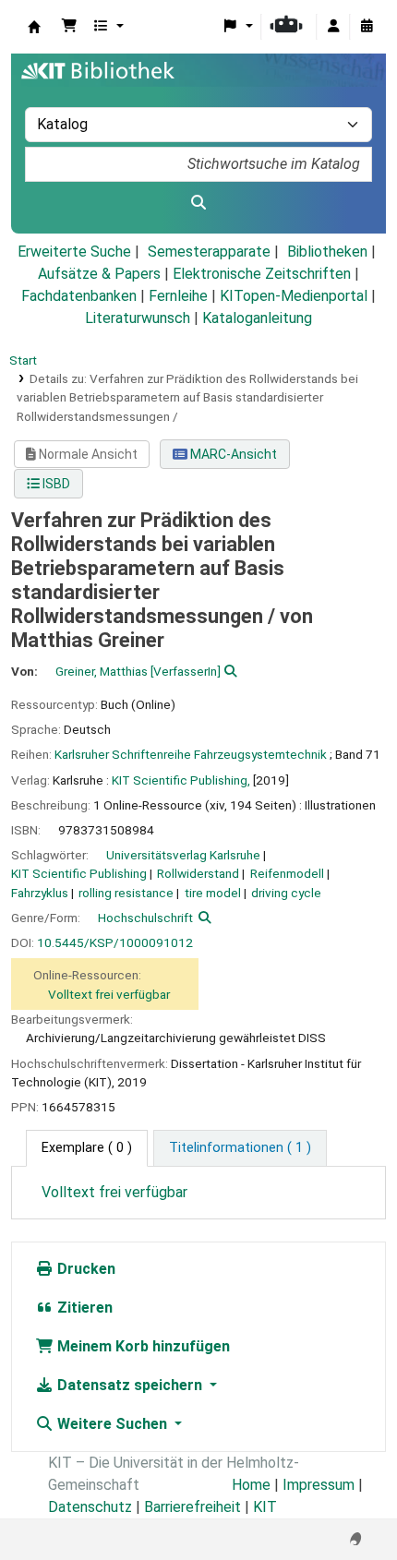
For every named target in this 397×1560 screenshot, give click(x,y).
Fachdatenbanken (79, 296)
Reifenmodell (287, 873)
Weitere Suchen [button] (112, 1424)
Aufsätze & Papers (99, 273)
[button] (69, 26)
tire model (213, 892)
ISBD (55, 483)
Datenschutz (90, 1507)
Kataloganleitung (257, 318)
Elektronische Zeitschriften (262, 273)
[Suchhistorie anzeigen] (366, 26)
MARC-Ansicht (232, 454)
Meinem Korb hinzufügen (142, 1346)
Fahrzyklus (39, 892)
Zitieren (83, 1307)
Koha (34, 26)
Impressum (319, 1485)
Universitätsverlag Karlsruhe (183, 854)
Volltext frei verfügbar (109, 994)
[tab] (240, 1148)
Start (23, 360)
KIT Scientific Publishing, (181, 780)
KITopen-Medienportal (293, 296)
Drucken (84, 1269)
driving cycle (286, 892)
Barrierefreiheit (192, 1507)
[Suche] (198, 203)
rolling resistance (126, 892)
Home (251, 1485)
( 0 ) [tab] (87, 1148)
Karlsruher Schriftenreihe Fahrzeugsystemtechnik (190, 754)
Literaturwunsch (137, 318)
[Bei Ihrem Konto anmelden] (333, 26)
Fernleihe (178, 296)
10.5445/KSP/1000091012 (115, 942)
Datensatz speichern (130, 1385)
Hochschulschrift (145, 917)
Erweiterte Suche (74, 251)
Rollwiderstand (198, 873)
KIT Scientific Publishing (79, 873)
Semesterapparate (209, 251)
